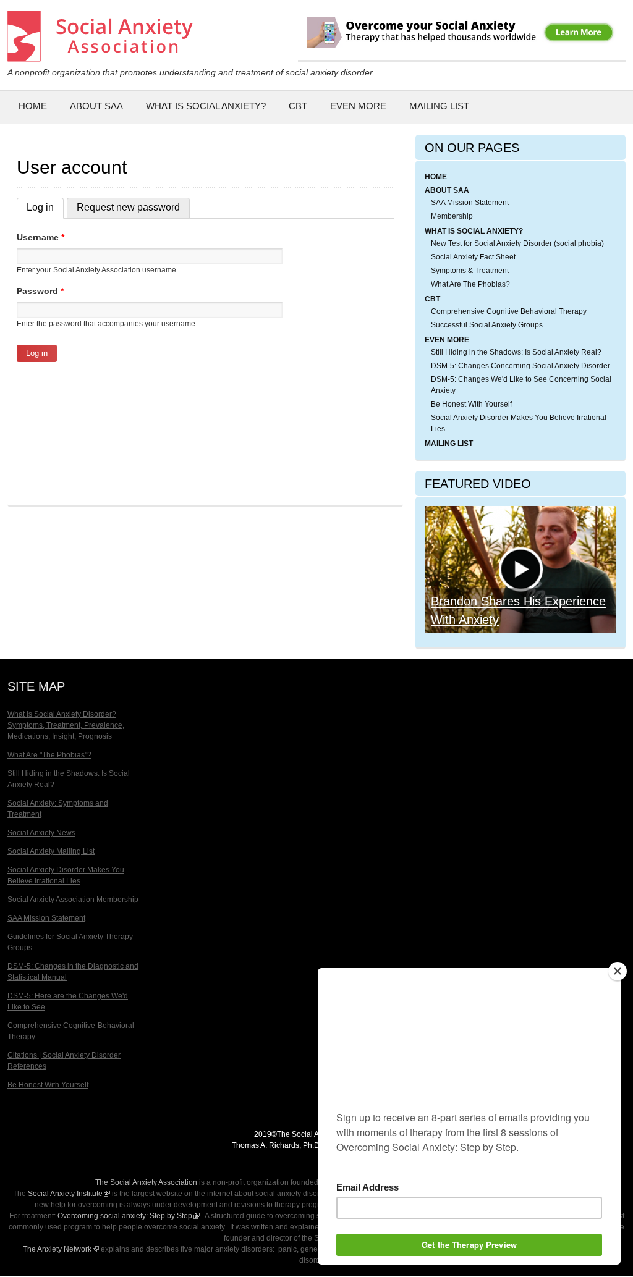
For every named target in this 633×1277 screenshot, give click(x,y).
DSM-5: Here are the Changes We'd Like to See (67, 1001)
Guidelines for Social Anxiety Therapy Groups (70, 942)
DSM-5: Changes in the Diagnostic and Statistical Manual (72, 972)
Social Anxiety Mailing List (51, 851)
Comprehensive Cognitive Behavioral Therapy (509, 311)
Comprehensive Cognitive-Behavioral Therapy (70, 1031)
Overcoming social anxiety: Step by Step (128, 1216)
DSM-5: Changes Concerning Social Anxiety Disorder (520, 365)
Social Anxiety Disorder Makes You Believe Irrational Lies (518, 423)
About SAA (96, 106)
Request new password (128, 207)
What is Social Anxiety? (206, 106)
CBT (298, 106)
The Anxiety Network (61, 1249)
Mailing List (439, 106)
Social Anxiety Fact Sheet (473, 257)
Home (33, 106)
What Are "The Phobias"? (49, 755)
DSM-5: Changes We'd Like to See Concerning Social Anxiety (521, 385)
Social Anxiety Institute (69, 1193)
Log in (45, 207)
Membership (452, 216)
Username (40, 237)
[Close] (617, 971)
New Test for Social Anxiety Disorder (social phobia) (517, 243)
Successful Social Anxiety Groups (487, 325)
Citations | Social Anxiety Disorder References (64, 1061)
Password (40, 291)
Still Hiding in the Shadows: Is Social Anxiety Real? (516, 352)
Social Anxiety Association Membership (72, 899)
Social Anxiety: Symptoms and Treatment (57, 809)
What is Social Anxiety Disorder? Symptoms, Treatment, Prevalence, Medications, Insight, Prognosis (65, 725)
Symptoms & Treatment (470, 270)
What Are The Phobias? (470, 284)
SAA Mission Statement (470, 202)
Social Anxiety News (41, 832)
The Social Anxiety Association (146, 1182)
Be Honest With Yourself (471, 404)
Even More (358, 106)
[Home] (100, 55)
